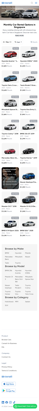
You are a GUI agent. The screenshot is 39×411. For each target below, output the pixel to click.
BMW (7, 253)
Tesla (7, 263)
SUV (6, 305)
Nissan (27, 257)
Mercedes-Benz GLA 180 (19, 279)
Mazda (27, 253)
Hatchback (9, 302)
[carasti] (7, 377)
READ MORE (19, 35)
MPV (16, 302)
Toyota (17, 263)
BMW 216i (8, 270)
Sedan (27, 302)
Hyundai (18, 253)
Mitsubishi (18, 257)
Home (4, 8)
